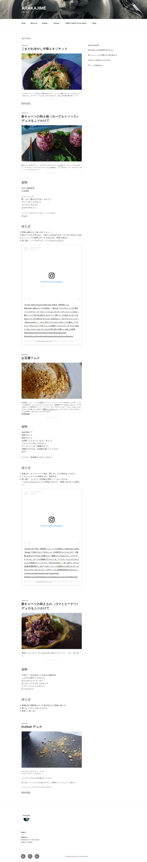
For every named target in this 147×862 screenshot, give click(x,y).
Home (23, 23)
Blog (94, 23)
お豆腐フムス (30, 358)
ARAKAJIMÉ (34, 8)
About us (34, 23)
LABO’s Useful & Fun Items (75, 23)
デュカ (59, 165)
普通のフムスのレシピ (49, 409)
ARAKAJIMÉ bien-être (44, 341)
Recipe (56, 23)
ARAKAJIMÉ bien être (44, 581)
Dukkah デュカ (31, 726)
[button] (52, 72)
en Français (26, 414)
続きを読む (26, 103)
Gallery (45, 23)
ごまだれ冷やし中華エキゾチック (44, 49)
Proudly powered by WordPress (76, 856)
